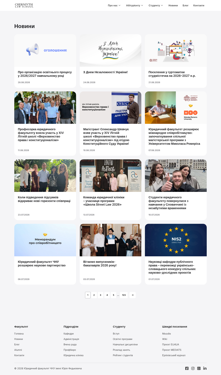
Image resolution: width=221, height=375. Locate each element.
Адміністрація (71, 339)
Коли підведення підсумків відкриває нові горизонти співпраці (44, 199)
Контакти (198, 5)
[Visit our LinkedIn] (205, 368)
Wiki (164, 339)
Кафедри (69, 333)
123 (124, 295)
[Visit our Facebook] (187, 368)
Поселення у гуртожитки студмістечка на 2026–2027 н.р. (172, 74)
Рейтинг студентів (123, 355)
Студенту (154, 5)
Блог (186, 5)
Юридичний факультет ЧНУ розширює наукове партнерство (42, 263)
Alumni (18, 349)
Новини (173, 5)
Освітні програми (122, 339)
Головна (19, 333)
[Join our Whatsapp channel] (199, 368)
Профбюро (70, 349)
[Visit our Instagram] (193, 368)
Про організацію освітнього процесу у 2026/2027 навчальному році (45, 74)
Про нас (113, 5)
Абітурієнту (133, 5)
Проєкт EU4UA (170, 344)
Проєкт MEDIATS (171, 349)
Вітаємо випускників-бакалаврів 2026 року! (100, 263)
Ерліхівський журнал (173, 355)
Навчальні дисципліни (125, 344)
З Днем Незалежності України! (105, 72)
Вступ (116, 333)
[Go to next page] (132, 295)
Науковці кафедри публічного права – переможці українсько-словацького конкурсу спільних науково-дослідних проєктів (172, 267)
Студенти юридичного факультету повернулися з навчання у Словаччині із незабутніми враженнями (168, 202)
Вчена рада (70, 344)
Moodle (166, 333)
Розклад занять (121, 349)
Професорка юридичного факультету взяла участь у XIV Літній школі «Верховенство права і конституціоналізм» (41, 134)
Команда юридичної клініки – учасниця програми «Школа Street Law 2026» (103, 200)
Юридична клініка (73, 355)
